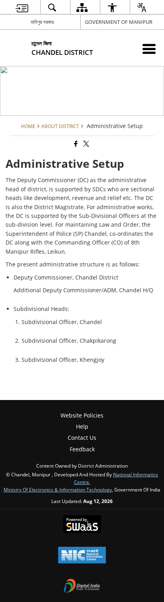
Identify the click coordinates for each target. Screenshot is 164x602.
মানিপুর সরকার (42, 21)
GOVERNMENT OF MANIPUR (118, 21)
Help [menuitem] (82, 426)
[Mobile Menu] (149, 49)
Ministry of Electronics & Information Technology (58, 489)
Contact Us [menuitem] (82, 437)
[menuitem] (22, 7)
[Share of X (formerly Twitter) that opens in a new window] (85, 144)
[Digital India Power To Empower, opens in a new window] (82, 586)
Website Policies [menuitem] (82, 415)
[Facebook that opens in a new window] (75, 144)
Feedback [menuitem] (82, 449)
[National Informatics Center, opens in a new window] (82, 556)
